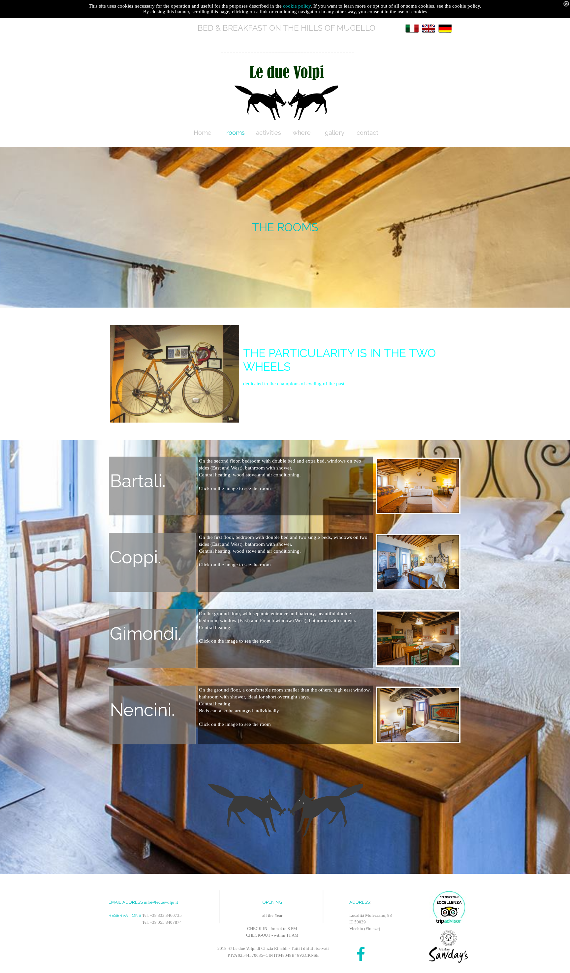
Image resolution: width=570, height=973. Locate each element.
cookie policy (297, 6)
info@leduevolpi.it (161, 902)
